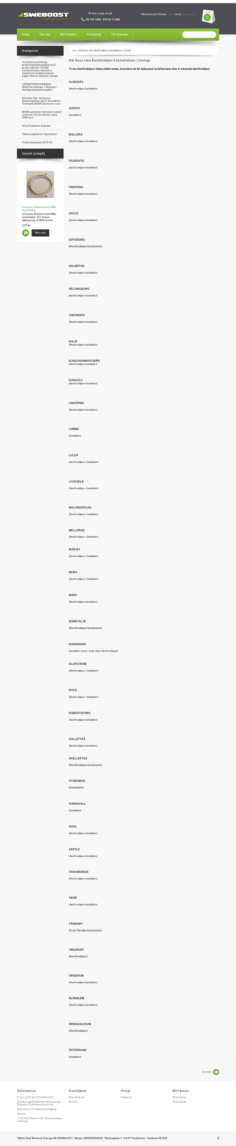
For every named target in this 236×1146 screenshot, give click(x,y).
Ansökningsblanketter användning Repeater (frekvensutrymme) (38, 1103)
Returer (73, 1101)
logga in (171, 14)
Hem (25, 34)
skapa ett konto (189, 14)
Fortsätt (206, 1072)
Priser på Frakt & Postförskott (35, 1097)
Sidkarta (126, 1097)
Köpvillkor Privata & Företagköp (37, 1109)
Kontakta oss (76, 1097)
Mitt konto (68, 34)
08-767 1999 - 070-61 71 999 (103, 19)
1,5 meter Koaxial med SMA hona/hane (39, 208)
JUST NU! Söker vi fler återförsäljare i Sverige (39, 1119)
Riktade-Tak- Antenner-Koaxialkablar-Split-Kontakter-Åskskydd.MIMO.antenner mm (41, 101)
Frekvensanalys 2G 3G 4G (37, 142)
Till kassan (119, 34)
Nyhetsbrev (179, 1101)
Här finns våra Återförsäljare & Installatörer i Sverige (105, 50)
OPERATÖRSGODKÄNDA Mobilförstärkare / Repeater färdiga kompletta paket (39, 87)
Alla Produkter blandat (36, 125)
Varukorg (93, 34)
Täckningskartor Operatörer (39, 134)
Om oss (44, 34)
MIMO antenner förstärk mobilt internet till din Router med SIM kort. (42, 115)
